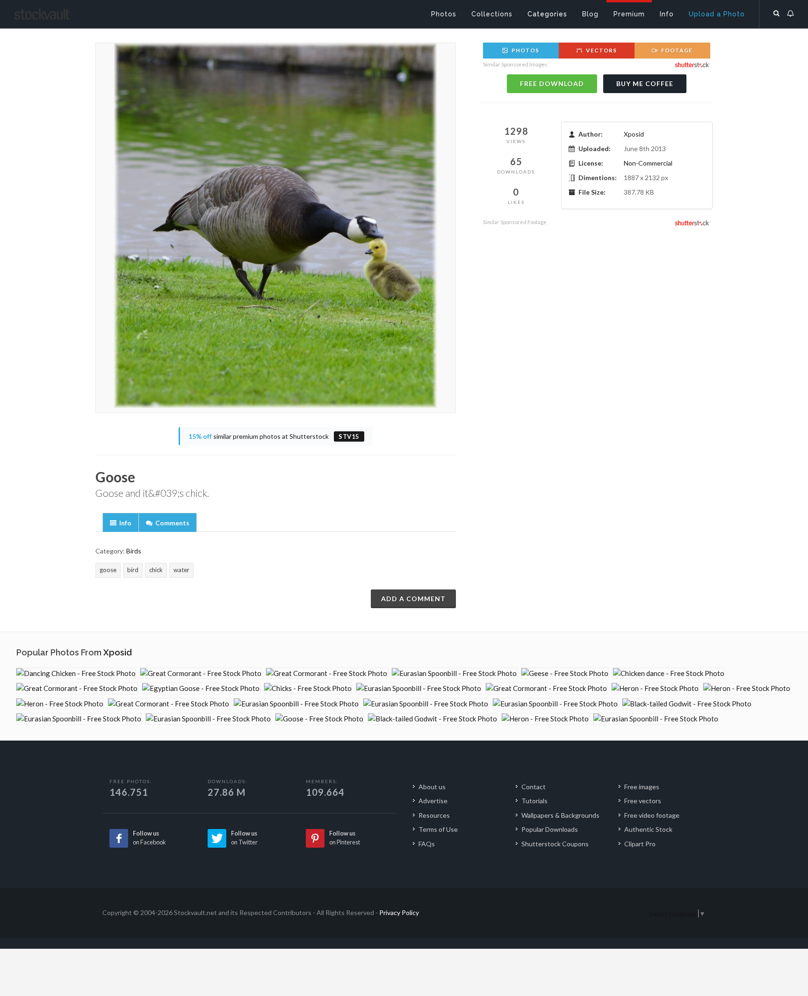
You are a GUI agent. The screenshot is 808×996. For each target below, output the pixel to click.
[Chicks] (308, 688)
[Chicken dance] (668, 673)
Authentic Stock (648, 829)
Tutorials (534, 801)
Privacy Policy (399, 912)
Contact (533, 787)
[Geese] (564, 673)
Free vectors (642, 801)
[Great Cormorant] (200, 673)
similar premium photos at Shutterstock (274, 436)
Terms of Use (438, 829)
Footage (676, 50)
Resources (434, 815)
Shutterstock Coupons (555, 844)
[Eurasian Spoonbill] (454, 673)
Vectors (600, 50)
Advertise (432, 801)
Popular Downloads (549, 829)
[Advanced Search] (776, 11)
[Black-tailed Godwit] (686, 703)
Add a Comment (413, 599)
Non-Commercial (648, 163)
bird (132, 570)
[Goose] (319, 718)
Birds (133, 551)
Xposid (634, 134)
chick (156, 570)
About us (432, 787)
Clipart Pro (640, 844)
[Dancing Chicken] (76, 673)
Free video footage (651, 815)
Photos (524, 50)
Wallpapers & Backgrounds (560, 815)
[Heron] (655, 688)
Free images (641, 787)
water (181, 570)
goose (108, 570)
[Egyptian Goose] (201, 688)
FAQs (426, 844)
